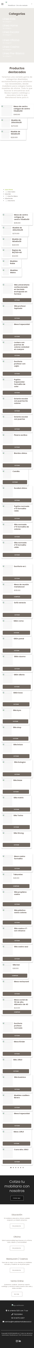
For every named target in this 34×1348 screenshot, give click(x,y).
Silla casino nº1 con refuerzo (20, 929)
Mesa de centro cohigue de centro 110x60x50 (22, 108)
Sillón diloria (19, 674)
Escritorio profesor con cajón (19, 363)
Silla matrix (19, 797)
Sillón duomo (20, 656)
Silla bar (16, 965)
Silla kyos (17, 710)
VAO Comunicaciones (25, 1335)
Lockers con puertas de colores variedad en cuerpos (21, 345)
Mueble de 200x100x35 (16, 121)
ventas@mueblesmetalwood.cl (18, 1322)
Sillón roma (19, 621)
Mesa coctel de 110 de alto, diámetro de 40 (21, 1002)
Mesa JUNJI (19, 1131)
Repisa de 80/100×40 (17, 251)
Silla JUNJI (17, 1059)
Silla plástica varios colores (20, 911)
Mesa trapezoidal (22, 324)
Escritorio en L (20, 566)
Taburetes (18, 874)
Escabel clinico (20, 488)
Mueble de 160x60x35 (15, 132)
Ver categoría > (7, 22)
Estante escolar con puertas (21, 418)
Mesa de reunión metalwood (21, 585)
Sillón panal (19, 638)
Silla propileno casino (20, 893)
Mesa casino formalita (19, 857)
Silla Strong (19, 833)
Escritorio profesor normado (18, 1025)
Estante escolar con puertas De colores (21, 400)
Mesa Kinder (19, 1041)
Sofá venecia (20, 602)
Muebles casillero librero (21, 1096)
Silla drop (17, 727)
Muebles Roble (14, 262)
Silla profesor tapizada (20, 307)
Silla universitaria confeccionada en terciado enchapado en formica (21, 289)
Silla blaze (17, 780)
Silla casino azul (21, 946)
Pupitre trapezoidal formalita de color (19, 383)
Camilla (16, 471)
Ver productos (16, 1226)
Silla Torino (18, 815)
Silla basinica (20, 1077)
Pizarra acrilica (20, 435)
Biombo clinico (20, 453)
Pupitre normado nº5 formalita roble (21, 508)
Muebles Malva (14, 271)
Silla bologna (20, 762)
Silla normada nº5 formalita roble (20, 544)
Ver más (16, 1294)
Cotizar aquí (17, 1198)
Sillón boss (18, 692)
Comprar (17, 597)
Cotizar (17, 300)
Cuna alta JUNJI (21, 1149)
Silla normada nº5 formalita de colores (21, 526)
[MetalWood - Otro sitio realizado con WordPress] (17, 4)
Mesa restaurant (21, 981)
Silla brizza (18, 744)
